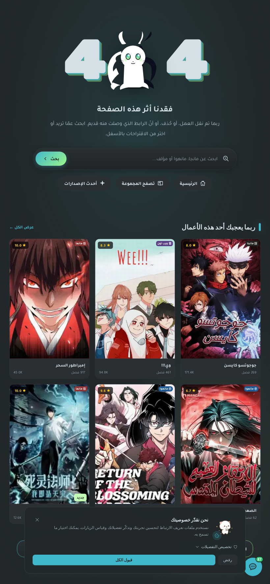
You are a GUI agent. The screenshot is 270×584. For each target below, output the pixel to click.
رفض (227, 560)
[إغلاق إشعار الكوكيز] (37, 519)
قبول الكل (124, 560)
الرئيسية (188, 183)
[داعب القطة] (135, 61)
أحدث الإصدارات (80, 183)
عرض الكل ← (21, 226)
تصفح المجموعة (138, 183)
